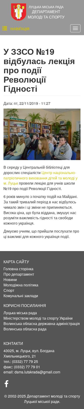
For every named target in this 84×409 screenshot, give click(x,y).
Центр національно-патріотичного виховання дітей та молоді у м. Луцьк (40, 178)
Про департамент (19, 274)
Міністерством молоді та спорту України (38, 318)
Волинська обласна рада (25, 329)
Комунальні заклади (21, 295)
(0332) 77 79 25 (25, 361)
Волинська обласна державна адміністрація (42, 323)
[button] (42, 134)
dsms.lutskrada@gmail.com (37, 372)
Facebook (8, 385)
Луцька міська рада (20, 312)
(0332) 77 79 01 (27, 366)
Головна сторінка (18, 268)
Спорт (9, 290)
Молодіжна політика (21, 285)
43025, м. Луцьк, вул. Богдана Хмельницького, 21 (29, 353)
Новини (10, 279)
